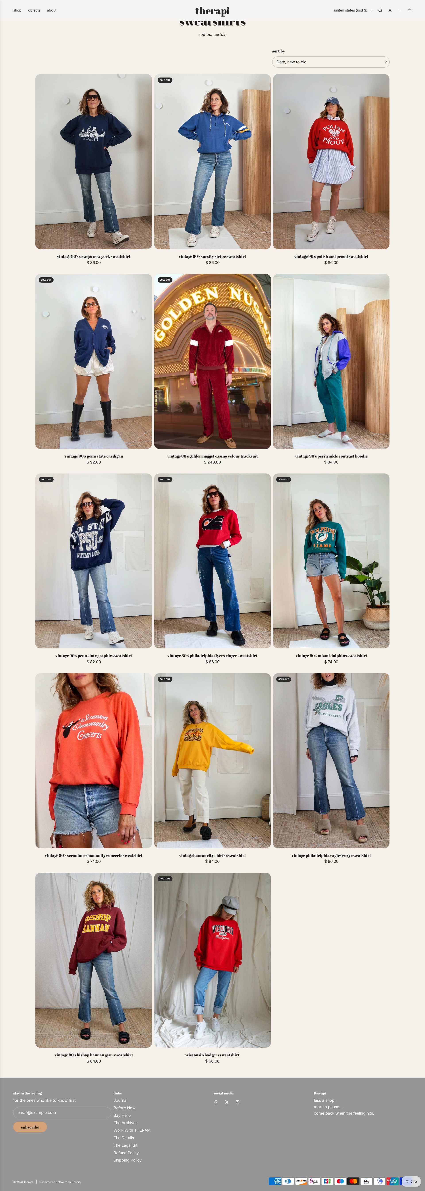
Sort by (278, 51)
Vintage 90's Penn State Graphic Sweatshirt (93, 655)
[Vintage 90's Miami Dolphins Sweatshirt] (331, 560)
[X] (227, 1102)
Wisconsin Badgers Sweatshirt (212, 1054)
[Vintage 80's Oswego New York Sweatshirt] (93, 161)
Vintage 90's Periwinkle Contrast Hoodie (331, 456)
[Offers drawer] (400, 10)
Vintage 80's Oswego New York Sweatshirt (93, 256)
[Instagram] (237, 1102)
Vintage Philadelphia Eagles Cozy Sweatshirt (331, 855)
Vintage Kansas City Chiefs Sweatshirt (212, 855)
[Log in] (390, 10)
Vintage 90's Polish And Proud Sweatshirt (331, 256)
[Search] (380, 10)
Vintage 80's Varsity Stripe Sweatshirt (212, 256)
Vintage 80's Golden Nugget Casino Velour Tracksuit (212, 456)
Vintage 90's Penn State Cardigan (93, 456)
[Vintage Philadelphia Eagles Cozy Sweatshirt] (331, 760)
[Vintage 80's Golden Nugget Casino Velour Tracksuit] (212, 361)
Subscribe (30, 1127)
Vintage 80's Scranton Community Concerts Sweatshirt (94, 855)
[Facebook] (216, 1102)
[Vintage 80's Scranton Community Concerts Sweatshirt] (93, 760)
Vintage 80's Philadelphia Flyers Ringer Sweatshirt (212, 655)
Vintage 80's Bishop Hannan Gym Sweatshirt (93, 1054)
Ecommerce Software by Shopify (60, 1182)
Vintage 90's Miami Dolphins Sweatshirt (331, 655)
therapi (212, 10)
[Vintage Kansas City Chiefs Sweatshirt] (212, 760)
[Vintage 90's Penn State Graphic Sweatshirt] (93, 560)
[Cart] (409, 10)
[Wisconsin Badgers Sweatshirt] (212, 960)
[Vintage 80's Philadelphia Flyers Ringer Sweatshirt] (212, 560)
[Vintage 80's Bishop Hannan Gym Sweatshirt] (93, 960)
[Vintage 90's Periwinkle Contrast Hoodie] (331, 361)
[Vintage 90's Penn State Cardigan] (93, 361)
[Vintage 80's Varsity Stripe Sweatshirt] (212, 161)
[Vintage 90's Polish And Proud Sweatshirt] (331, 161)
